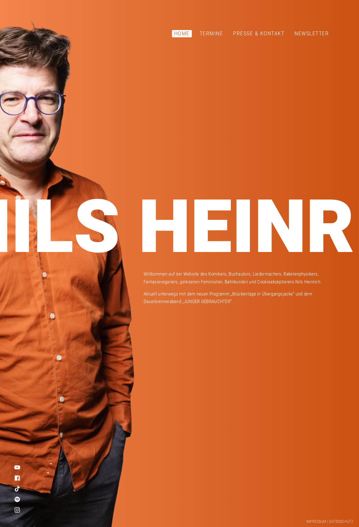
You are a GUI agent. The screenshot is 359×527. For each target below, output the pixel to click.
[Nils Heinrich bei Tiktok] (17, 488)
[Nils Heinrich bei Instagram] (17, 510)
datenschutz (341, 521)
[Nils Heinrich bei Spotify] (17, 499)
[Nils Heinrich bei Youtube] (17, 467)
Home (182, 33)
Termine (211, 33)
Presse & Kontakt (258, 33)
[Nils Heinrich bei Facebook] (17, 478)
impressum (316, 521)
